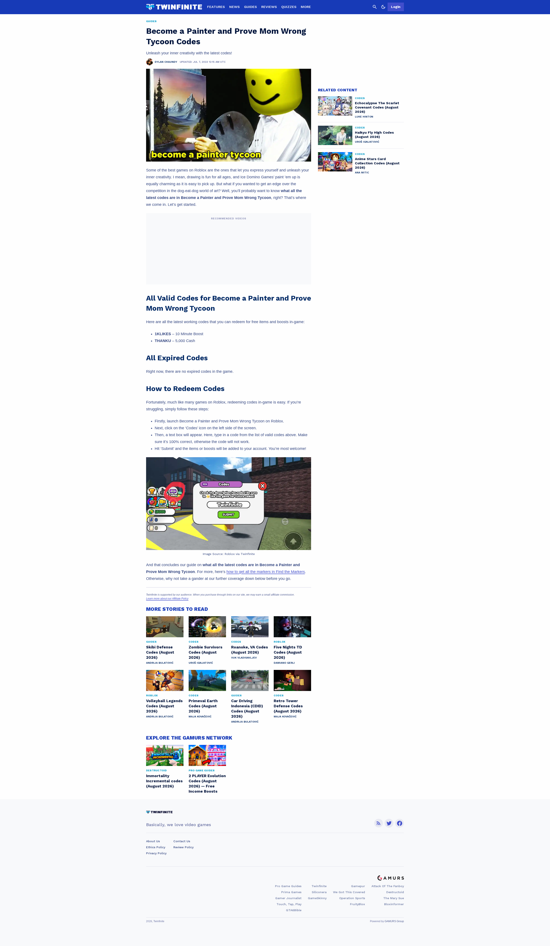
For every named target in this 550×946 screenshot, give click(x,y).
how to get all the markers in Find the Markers (265, 572)
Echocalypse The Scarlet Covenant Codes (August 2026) (377, 107)
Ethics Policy (155, 847)
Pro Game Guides (288, 886)
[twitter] (389, 823)
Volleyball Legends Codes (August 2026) (164, 705)
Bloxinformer (394, 904)
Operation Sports (352, 898)
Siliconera (319, 892)
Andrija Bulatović (159, 662)
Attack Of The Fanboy (387, 886)
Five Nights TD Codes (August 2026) (288, 652)
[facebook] (399, 823)
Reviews (269, 7)
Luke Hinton (364, 116)
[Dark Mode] (383, 7)
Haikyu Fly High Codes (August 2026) (374, 134)
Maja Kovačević (200, 716)
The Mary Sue (393, 898)
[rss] (378, 823)
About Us (153, 841)
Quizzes (288, 7)
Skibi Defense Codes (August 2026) (160, 652)
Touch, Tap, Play (289, 904)
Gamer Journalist (288, 898)
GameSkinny (317, 898)
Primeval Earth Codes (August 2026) (203, 705)
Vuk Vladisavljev (244, 657)
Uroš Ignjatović (201, 662)
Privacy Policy (156, 853)
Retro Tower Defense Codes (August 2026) (288, 705)
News (234, 7)
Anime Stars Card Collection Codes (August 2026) (377, 163)
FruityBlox (357, 904)
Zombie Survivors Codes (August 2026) (205, 652)
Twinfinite (319, 886)
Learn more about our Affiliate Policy (167, 598)
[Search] (374, 7)
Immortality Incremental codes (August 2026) (164, 780)
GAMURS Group (394, 921)
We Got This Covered (349, 892)
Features (216, 7)
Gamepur (358, 886)
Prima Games (291, 892)
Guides (250, 7)
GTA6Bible (293, 910)
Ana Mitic (362, 172)
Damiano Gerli (284, 662)
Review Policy (183, 847)
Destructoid (395, 892)
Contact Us (181, 841)
